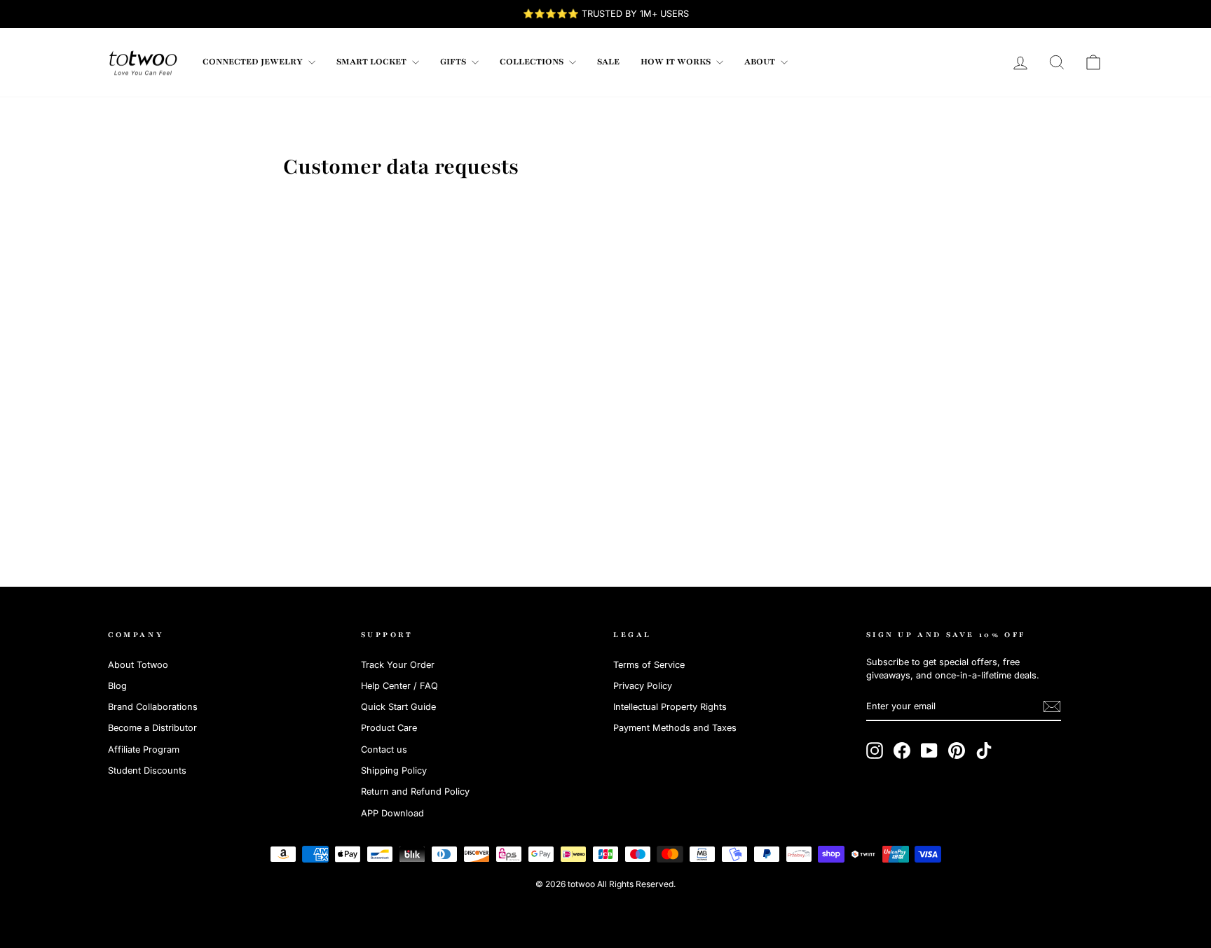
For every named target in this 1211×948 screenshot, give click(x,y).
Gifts (454, 61)
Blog (117, 686)
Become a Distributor (152, 728)
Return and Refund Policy (415, 791)
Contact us (384, 749)
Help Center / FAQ (399, 686)
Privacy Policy (642, 686)
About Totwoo (138, 665)
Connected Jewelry (254, 61)
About (760, 61)
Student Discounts (147, 770)
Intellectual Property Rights (670, 707)
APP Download (392, 813)
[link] (143, 62)
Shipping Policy (394, 770)
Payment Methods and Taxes (675, 728)
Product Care (389, 728)
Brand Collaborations (153, 707)
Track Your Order (398, 665)
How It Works (677, 61)
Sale (608, 61)
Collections (533, 61)
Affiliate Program (143, 749)
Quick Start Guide (398, 707)
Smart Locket (372, 61)
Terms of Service (649, 665)
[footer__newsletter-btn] (1052, 706)
